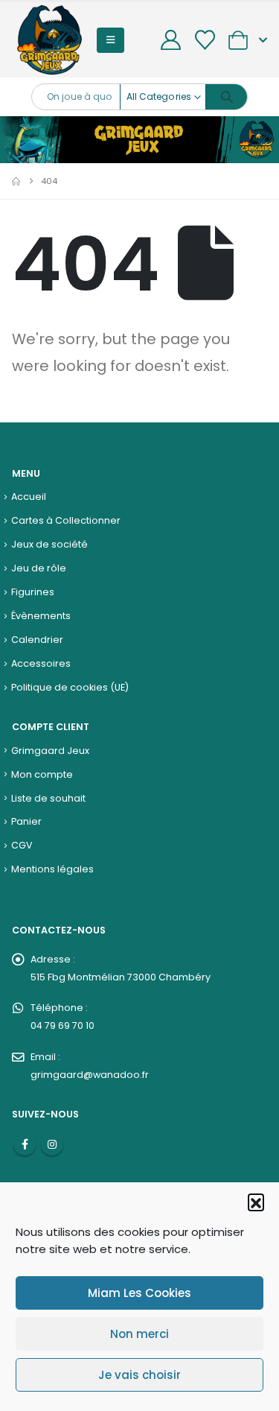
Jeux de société (49, 544)
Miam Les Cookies (139, 1293)
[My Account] (171, 40)
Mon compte (42, 774)
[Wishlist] (205, 40)
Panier (26, 821)
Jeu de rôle (38, 568)
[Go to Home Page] (16, 181)
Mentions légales (52, 869)
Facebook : (24, 1144)
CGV (22, 845)
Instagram (52, 1144)
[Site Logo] (49, 39)
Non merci (139, 1334)
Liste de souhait (48, 798)
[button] (255, 1201)
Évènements (41, 615)
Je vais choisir (139, 1375)
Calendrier (37, 639)
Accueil (28, 496)
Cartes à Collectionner (66, 520)
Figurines (32, 592)
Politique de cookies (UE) (70, 687)
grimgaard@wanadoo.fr (90, 1074)
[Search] (226, 97)
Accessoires (41, 663)
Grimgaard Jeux (50, 750)
